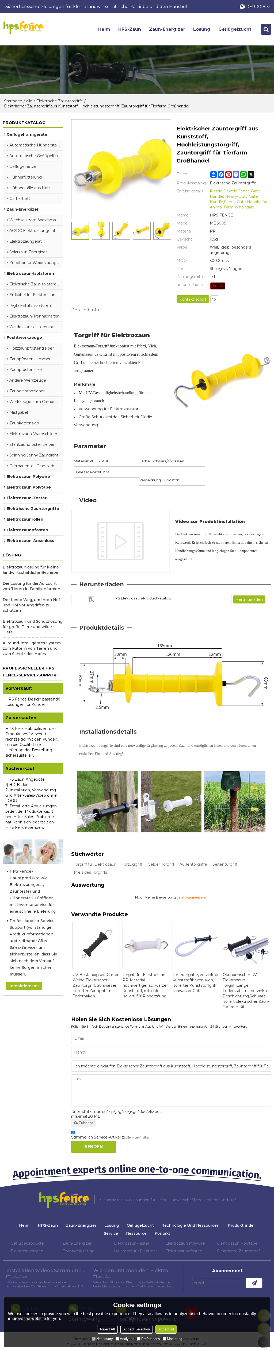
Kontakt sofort (192, 299)
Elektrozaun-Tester (131, 1243)
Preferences (150, 1339)
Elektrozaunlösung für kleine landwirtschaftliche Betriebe (31, 570)
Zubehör (86, 1123)
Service (111, 1233)
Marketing (174, 1339)
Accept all (166, 1329)
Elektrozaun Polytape (237, 1243)
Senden (94, 1146)
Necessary (104, 1339)
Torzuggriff (132, 864)
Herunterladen (249, 599)
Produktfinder (241, 1225)
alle (29, 101)
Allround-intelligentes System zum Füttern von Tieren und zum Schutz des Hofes (32, 648)
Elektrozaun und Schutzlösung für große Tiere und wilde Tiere (32, 626)
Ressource (136, 1233)
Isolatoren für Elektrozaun (137, 1251)
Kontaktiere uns (24, 986)
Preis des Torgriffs (90, 872)
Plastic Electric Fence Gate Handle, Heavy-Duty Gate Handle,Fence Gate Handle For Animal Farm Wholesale (239, 199)
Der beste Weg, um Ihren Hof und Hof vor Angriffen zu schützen (31, 605)
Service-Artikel (138, 1137)
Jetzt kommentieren (192, 897)
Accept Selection (136, 1329)
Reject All (107, 1329)
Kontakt (162, 1233)
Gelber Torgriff (161, 864)
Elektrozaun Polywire (185, 1243)
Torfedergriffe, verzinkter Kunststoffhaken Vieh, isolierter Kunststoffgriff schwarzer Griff (196, 982)
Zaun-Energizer (167, 29)
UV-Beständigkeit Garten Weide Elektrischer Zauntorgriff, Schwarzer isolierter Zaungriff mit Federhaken (96, 985)
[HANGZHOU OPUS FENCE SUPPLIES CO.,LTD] (23, 27)
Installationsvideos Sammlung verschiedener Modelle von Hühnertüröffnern (46, 1270)
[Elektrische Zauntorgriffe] (218, 285)
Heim (104, 29)
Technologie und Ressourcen (190, 1225)
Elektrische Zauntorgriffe (59, 101)
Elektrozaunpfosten (183, 1251)
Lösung (201, 29)
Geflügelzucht (234, 29)
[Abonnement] (254, 1283)
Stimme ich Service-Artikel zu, (110, 1137)
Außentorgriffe (193, 864)
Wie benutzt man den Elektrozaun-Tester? (133, 1270)
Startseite (13, 101)
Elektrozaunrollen (27, 1251)
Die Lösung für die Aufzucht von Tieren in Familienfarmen (31, 586)
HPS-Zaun (129, 29)
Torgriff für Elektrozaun (95, 864)
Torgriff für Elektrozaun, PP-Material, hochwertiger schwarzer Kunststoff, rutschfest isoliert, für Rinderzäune (145, 985)
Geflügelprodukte (27, 1243)
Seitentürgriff (224, 864)
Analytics (127, 1339)
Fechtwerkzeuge (78, 1251)
